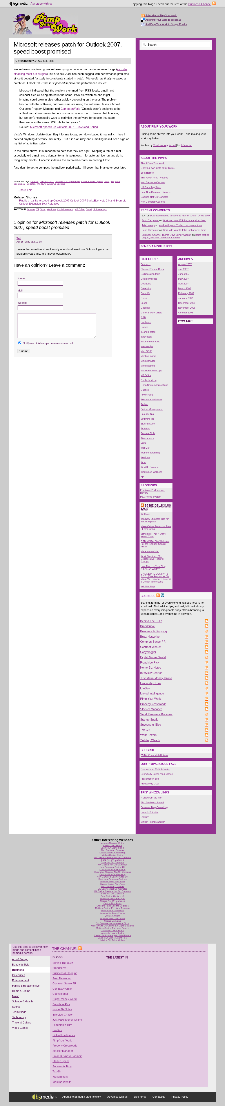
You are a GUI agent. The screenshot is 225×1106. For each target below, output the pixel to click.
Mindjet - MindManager (153, 821)
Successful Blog (150, 724)
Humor (144, 327)
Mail (20, 290)
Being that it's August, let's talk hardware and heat (175, 236)
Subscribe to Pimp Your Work (161, 15)
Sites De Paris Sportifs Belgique (112, 906)
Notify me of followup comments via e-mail (48, 343)
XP (112, 181)
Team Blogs (19, 1012)
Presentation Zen (150, 778)
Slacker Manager (151, 709)
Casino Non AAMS (112, 845)
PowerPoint (147, 394)
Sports (16, 1006)
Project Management (152, 409)
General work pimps (151, 312)
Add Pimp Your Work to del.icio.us (163, 19)
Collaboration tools (150, 274)
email (172, 145)
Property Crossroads (153, 704)
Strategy (145, 428)
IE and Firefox (148, 332)
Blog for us (140, 1096)
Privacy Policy (179, 1096)
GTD (143, 317)
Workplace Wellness (151, 472)
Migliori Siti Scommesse (112, 910)
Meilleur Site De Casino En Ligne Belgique (112, 925)
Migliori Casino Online (112, 855)
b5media (186, 145)
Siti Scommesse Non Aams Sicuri (112, 923)
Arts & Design (20, 959)
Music (15, 996)
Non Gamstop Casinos (153, 182)
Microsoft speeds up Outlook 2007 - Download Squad (64, 127)
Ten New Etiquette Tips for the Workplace (155, 520)
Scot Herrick (147, 172)
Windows (41, 184)
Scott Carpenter (150, 220)
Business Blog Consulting (154, 807)
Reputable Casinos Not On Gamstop (112, 872)
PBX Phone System (150, 496)
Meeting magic (148, 356)
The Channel (64, 948)
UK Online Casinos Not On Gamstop (112, 857)
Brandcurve (147, 626)
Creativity (146, 288)
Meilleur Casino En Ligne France (112, 928)
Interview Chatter (151, 672)
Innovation (146, 336)
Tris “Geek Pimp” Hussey (154, 177)
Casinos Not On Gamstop (154, 197)
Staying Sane (148, 423)
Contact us (158, 1096)
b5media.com (19, 4)
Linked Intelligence (152, 693)
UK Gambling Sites (151, 187)
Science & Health (22, 1001)
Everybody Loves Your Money (157, 774)
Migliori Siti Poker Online (112, 940)
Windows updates (56, 184)
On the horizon (148, 380)
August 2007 (185, 264)
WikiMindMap (148, 586)
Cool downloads (65, 209)
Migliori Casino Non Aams (112, 881)
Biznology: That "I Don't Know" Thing (153, 535)
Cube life (145, 293)
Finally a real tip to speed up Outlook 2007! (44, 200)
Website (22, 302)
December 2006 (186, 303)
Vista (106, 181)
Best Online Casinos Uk (113, 896)
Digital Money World (153, 657)
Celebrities (18, 975)
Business (18, 969)
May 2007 (183, 278)
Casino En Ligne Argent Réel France (112, 935)
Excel (144, 303)
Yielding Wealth (150, 740)
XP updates (29, 184)
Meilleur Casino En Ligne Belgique (112, 908)
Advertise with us (42, 3)
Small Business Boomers (156, 714)
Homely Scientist (149, 812)
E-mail (89, 209)
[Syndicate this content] (142, 505)
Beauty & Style (20, 964)
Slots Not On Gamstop (112, 860)
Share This (25, 190)
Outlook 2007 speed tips (67, 181)
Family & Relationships (26, 985)
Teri (18, 238)
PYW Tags (185, 321)
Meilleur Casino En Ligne (112, 898)
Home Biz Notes (150, 667)
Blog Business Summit (152, 802)
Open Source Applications (154, 385)
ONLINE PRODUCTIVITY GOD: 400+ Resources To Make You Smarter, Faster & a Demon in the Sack (156, 577)
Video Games (20, 1027)
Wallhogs (145, 514)
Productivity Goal (150, 783)
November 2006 (186, 307)
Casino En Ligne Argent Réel (112, 938)
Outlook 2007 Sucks (82, 200)
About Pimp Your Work (153, 163)
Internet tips (147, 346)
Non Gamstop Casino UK (112, 867)
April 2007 (183, 283)
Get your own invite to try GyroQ (158, 168)
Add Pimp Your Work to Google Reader (166, 24)
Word (143, 462)
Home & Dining (21, 991)
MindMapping (148, 365)
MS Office (80, 209)
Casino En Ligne (112, 921)
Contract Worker (150, 647)
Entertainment (20, 980)
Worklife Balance (149, 467)
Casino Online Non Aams (112, 884)
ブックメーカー (112, 915)
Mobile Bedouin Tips (151, 370)
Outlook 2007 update (92, 181)
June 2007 (183, 274)
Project (144, 404)
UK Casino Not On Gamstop (112, 864)
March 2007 (184, 288)
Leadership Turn (150, 683)
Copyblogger (148, 652)
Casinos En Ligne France (112, 913)
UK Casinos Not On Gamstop (112, 889)
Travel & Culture (21, 1022)
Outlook (34, 181)
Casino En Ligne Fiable (112, 848)
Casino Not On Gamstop (112, 901)
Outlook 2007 (47, 181)
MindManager (148, 361)
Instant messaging (150, 341)
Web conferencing (150, 452)
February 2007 (186, 293)
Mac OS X (146, 351)
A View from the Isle (151, 797)
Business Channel (199, 4)
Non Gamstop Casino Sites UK (112, 877)
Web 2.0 (145, 447)
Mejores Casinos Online (113, 843)
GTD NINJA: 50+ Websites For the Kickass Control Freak (155, 544)
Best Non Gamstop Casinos (156, 192)
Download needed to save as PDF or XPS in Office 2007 (180, 215)
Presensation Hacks (151, 399)
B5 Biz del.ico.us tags (156, 507)
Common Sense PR (152, 641)
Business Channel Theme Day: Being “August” (166, 235)
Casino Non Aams (112, 903)
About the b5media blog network (81, 1096)
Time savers (147, 438)
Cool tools (146, 283)
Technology (19, 1017)
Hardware (146, 322)
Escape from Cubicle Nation (155, 769)
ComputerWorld (70, 108)
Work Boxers (148, 735)
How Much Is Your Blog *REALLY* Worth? (153, 567)
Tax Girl (145, 730)
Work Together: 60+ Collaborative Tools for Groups (152, 559)
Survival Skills (148, 433)
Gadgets (145, 307)
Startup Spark (149, 719)
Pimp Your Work (45, 23)
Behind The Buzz (151, 621)
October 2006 (185, 312)
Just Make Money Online (156, 678)
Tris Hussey (148, 225)
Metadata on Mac (150, 551)
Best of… (146, 264)
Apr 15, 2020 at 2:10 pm (29, 241)
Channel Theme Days (152, 269)
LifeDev (145, 688)
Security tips (147, 414)
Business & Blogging (153, 631)
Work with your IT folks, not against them (184, 220)
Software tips (100, 209)
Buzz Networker (150, 636)
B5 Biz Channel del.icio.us (154, 755)
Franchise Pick (149, 662)
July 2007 (183, 269)
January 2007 (185, 298)
